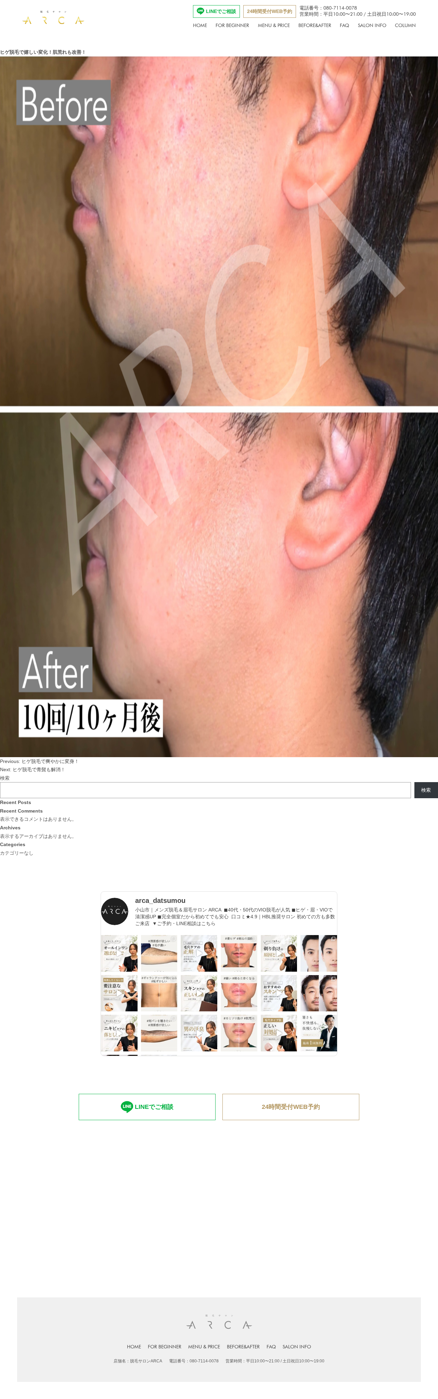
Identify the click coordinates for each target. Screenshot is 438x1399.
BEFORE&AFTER (314, 25)
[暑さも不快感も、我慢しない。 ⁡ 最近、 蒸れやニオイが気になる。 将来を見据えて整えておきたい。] (318, 1033)
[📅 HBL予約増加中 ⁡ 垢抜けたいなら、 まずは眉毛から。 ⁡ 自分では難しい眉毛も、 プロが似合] (318, 953)
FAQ (344, 25)
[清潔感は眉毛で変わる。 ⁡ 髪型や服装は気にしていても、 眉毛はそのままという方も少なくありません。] (318, 993)
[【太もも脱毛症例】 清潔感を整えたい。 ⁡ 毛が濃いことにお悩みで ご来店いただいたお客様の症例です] (159, 953)
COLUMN (405, 25)
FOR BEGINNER (232, 25)
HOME (200, 25)
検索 (5, 778)
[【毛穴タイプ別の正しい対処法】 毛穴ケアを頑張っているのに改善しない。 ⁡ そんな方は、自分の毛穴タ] (279, 1033)
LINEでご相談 (221, 11)
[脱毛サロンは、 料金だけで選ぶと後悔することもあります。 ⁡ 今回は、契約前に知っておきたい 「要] (119, 993)
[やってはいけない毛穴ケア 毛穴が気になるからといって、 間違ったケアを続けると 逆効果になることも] (199, 953)
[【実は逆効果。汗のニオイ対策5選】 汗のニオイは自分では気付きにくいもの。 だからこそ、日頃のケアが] (199, 1033)
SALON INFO (372, 25)
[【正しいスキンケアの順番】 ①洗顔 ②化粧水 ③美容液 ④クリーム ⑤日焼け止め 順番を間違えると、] (199, 993)
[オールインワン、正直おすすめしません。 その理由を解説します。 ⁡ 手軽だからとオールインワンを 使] (119, 953)
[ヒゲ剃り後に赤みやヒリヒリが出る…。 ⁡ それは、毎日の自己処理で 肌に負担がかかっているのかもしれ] (279, 953)
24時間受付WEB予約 (269, 11)
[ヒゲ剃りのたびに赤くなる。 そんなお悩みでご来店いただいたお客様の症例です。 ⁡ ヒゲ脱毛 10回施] (239, 993)
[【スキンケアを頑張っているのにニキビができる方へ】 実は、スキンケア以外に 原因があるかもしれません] (119, 1033)
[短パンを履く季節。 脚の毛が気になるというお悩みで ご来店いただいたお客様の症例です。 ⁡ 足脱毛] (159, 1033)
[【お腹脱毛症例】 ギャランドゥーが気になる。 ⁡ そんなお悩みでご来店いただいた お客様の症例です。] (159, 993)
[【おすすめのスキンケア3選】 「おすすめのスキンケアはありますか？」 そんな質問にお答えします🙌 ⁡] (279, 993)
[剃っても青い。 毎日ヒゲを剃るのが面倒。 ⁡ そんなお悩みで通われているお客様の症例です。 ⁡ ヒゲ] (239, 953)
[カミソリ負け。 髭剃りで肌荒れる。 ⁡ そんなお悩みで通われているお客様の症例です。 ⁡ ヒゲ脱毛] (239, 1033)
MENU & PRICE (274, 25)
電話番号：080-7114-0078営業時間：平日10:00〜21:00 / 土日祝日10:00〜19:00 (357, 11)
